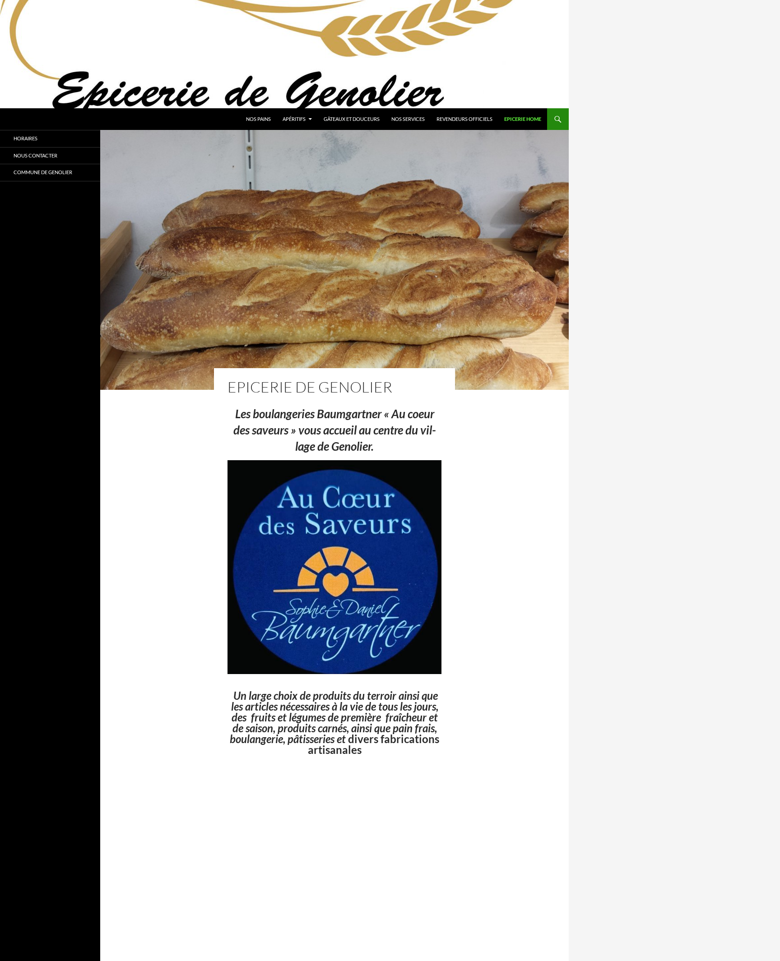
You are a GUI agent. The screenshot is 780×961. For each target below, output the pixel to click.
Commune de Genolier (43, 172)
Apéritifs (294, 119)
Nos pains (258, 119)
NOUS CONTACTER (35, 155)
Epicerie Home (522, 119)
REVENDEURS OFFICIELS (464, 119)
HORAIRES (25, 138)
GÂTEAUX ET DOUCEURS (352, 119)
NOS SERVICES (408, 119)
